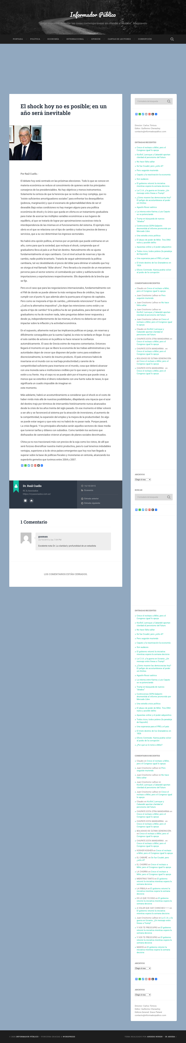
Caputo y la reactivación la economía (153, 174)
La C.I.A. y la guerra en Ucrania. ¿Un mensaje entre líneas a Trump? (153, 191)
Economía (53, 39)
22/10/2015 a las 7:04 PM (49, 540)
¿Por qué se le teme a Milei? (149, 745)
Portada (18, 39)
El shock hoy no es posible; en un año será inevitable (64, 109)
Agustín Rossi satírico (147, 207)
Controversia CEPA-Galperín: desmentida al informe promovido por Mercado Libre (154, 228)
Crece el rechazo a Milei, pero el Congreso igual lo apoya (151, 148)
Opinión (95, 39)
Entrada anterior (91, 498)
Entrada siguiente (92, 503)
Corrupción (145, 39)
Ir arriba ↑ (171, 1037)
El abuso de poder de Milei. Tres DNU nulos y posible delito (154, 241)
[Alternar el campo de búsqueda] (172, 39)
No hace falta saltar (146, 161)
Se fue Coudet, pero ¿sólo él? (150, 166)
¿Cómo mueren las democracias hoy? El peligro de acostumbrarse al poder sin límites (154, 200)
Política (35, 39)
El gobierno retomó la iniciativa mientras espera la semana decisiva (153, 184)
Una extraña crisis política (148, 235)
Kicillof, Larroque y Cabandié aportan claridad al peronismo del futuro (153, 156)
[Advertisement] (93, 64)
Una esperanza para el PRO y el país (153, 258)
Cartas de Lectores (119, 39)
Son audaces (142, 179)
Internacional (75, 39)
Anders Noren (155, 1037)
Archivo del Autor (25, 500)
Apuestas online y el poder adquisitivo (154, 247)
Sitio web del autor (31, 500)
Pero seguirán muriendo (147, 170)
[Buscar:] (154, 101)
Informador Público (93, 14)
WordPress (69, 1037)
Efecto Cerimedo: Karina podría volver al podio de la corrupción (154, 271)
